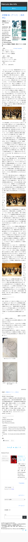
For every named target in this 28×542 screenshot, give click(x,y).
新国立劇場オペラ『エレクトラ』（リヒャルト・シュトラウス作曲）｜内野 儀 (22, 459)
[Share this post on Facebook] (7, 447)
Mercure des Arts (9, 4)
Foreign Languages (18, 48)
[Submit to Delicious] (11, 447)
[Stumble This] (16, 447)
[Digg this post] (13, 447)
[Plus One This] (18, 447)
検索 (5, 514)
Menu (14, 8)
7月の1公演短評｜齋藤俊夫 (7, 460)
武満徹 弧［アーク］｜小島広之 (12, 392)
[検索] (24, 517)
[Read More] (25, 478)
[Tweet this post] (9, 447)
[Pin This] (20, 447)
